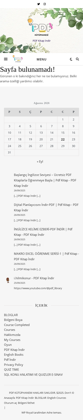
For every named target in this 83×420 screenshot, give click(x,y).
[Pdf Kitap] (41, 27)
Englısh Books (13, 354)
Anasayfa (9, 398)
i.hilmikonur (22, 278)
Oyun (8, 345)
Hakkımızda (12, 335)
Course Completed (17, 325)
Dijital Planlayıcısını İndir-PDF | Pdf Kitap (42, 205)
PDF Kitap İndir (34, 235)
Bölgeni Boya (13, 320)
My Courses (12, 340)
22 (63, 139)
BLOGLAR (11, 315)
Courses (9, 330)
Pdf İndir (10, 360)
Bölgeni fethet (26, 403)
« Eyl (40, 161)
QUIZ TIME (11, 369)
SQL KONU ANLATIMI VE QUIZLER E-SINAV (33, 374)
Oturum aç (10, 403)
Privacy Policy (13, 365)
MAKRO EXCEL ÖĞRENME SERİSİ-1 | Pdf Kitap (45, 254)
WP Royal (27, 412)
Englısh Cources (56, 398)
